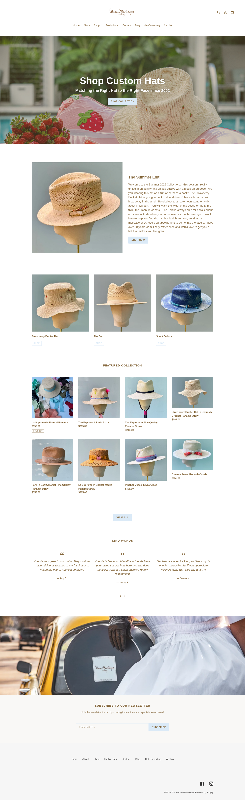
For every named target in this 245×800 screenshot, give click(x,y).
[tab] (120, 596)
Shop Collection (122, 101)
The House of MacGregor (183, 792)
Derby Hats (110, 759)
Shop (37, 343)
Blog (137, 759)
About (85, 759)
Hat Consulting (153, 759)
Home (74, 759)
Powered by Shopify (204, 792)
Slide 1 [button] (120, 596)
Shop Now (138, 240)
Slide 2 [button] (124, 596)
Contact (126, 759)
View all (122, 517)
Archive (170, 759)
